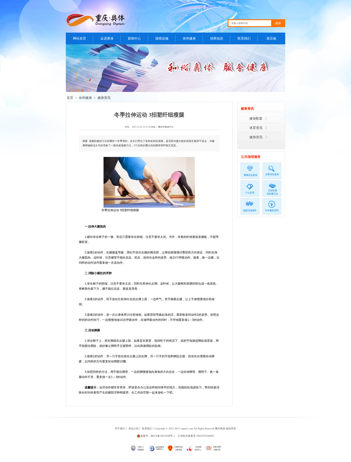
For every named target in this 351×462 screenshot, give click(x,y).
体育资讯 (256, 128)
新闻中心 (134, 38)
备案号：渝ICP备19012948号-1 (157, 436)
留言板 (271, 38)
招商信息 (216, 38)
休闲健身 (189, 38)
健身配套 (256, 118)
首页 (70, 98)
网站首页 (79, 38)
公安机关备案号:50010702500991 (196, 436)
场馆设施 (161, 38)
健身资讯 (104, 98)
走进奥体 (107, 38)
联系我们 (244, 38)
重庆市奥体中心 (165, 127)
